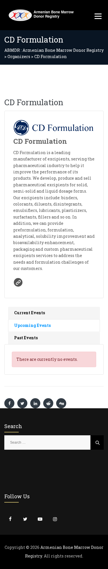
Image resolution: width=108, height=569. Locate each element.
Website (18, 282)
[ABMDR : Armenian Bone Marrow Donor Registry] (41, 15)
